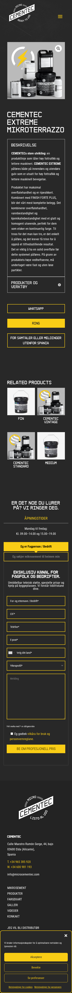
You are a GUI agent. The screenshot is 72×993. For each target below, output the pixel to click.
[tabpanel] (36, 663)
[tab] (36, 546)
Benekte (36, 967)
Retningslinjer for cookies (20, 987)
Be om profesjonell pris (36, 749)
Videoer (12, 911)
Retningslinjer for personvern (47, 987)
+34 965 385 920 (20, 862)
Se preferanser (36, 978)
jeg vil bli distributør (23, 928)
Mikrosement (16, 888)
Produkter (15, 893)
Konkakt (13, 916)
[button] (66, 935)
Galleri (12, 905)
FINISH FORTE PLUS (43, 198)
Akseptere (36, 957)
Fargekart (14, 899)
